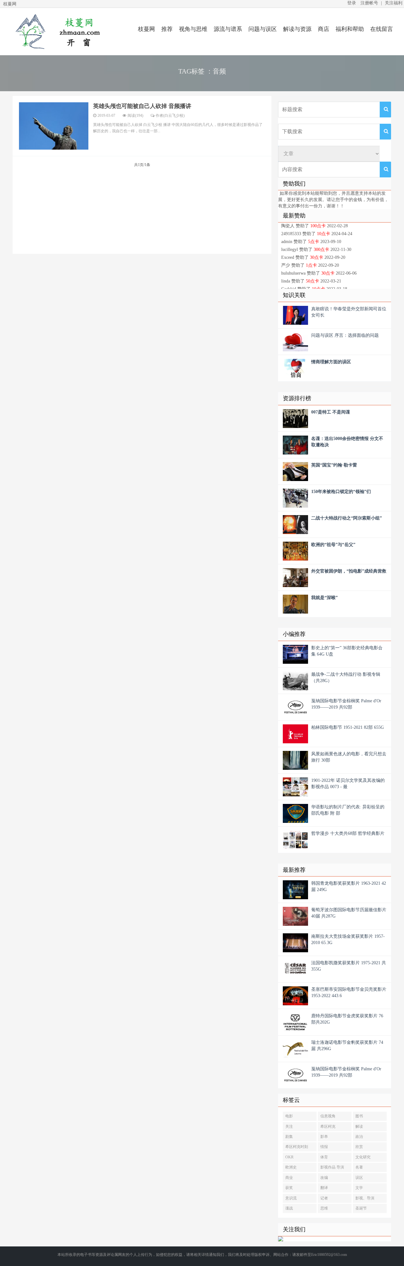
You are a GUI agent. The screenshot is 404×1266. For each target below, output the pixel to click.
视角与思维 (193, 29)
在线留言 (381, 29)
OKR (289, 1157)
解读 (359, 1126)
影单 (324, 1136)
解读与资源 (297, 29)
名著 (359, 1167)
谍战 (289, 1208)
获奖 (289, 1188)
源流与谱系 (228, 29)
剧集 (289, 1136)
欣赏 (359, 1146)
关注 (289, 1126)
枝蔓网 (146, 29)
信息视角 (328, 1116)
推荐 (167, 29)
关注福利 (393, 3)
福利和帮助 (350, 29)
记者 (324, 1198)
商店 (323, 29)
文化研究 (363, 1157)
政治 (359, 1136)
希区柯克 (328, 1126)
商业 (289, 1177)
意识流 (291, 1198)
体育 (324, 1157)
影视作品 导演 (332, 1167)
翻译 (324, 1188)
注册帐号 (369, 3)
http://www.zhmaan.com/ (57, 32)
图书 (359, 1116)
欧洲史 (291, 1167)
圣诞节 (361, 1208)
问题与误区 (262, 29)
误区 (359, 1177)
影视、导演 (364, 1198)
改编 (324, 1177)
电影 (289, 1116)
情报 (324, 1146)
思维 (324, 1208)
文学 (359, 1188)
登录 (351, 3)
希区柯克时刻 (296, 1146)
